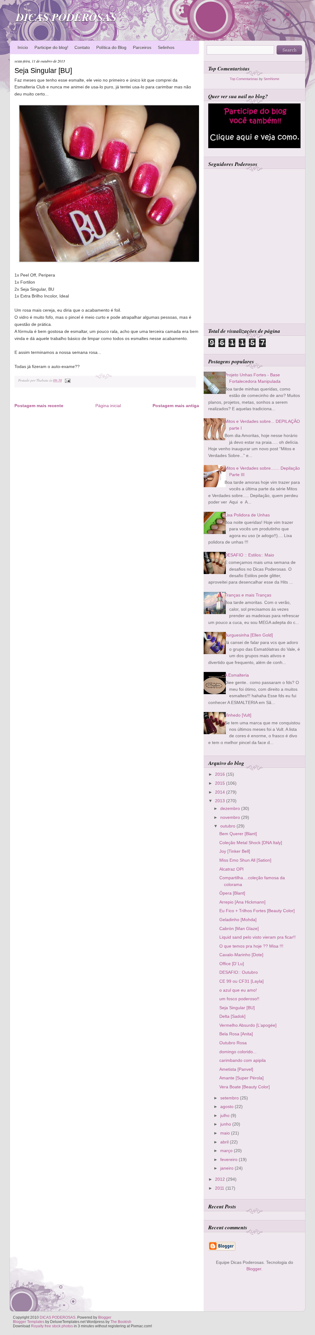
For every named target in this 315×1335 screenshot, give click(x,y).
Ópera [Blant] (232, 893)
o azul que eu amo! (238, 990)
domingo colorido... (238, 1051)
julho (225, 1115)
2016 (220, 774)
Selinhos (166, 47)
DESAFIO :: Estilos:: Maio (249, 554)
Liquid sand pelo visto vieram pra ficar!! (257, 937)
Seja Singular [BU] (43, 71)
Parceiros (142, 47)
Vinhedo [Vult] (238, 715)
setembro (230, 1097)
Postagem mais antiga (176, 405)
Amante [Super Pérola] (241, 1077)
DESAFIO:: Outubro (238, 972)
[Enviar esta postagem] (67, 380)
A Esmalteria (237, 675)
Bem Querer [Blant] (238, 833)
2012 (220, 1179)
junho (226, 1124)
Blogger (253, 1268)
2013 (220, 800)
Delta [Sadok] (232, 1016)
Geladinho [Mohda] (238, 919)
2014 (220, 792)
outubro (228, 825)
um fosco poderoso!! (239, 998)
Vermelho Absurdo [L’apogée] (248, 1025)
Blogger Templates (28, 1322)
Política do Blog (111, 47)
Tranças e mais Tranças (248, 595)
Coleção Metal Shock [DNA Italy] (250, 842)
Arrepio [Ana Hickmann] (242, 902)
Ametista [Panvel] (236, 1069)
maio (225, 1133)
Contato (82, 47)
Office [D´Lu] (231, 963)
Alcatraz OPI (231, 869)
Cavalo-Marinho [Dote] (241, 954)
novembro (230, 817)
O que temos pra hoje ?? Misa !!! (251, 946)
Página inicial (108, 405)
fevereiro (229, 1159)
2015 (220, 783)
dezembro (230, 808)
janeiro (227, 1168)
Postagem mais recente (38, 405)
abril (225, 1141)
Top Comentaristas (244, 79)
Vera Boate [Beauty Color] (244, 1086)
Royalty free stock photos (52, 1326)
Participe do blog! (51, 47)
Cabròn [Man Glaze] (239, 928)
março (227, 1150)
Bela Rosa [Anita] (236, 1033)
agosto (227, 1106)
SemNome (271, 79)
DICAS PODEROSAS (66, 17)
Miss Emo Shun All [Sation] (245, 860)
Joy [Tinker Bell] (234, 851)
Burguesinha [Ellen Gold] (249, 635)
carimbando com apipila (242, 1060)
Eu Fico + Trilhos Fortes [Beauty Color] (257, 910)
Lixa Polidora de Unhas (247, 514)
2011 (220, 1188)
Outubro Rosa (233, 1042)
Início (23, 47)
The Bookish (120, 1322)
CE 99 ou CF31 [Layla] (241, 981)
